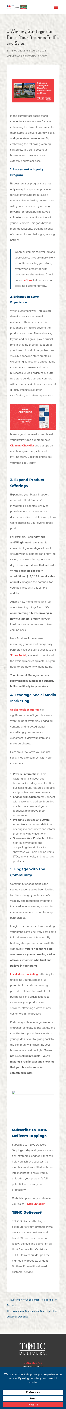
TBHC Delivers (20, 50)
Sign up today (36, 1204)
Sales (43, 56)
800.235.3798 (33, 1363)
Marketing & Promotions (23, 56)
